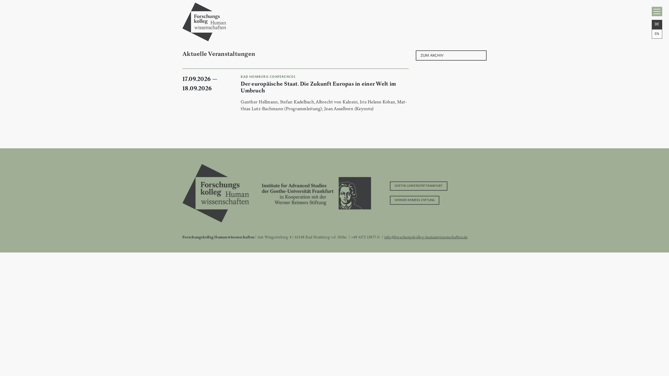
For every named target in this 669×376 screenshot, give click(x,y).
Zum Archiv (432, 55)
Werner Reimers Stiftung (415, 200)
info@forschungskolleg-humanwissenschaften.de (426, 237)
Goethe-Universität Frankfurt (419, 185)
